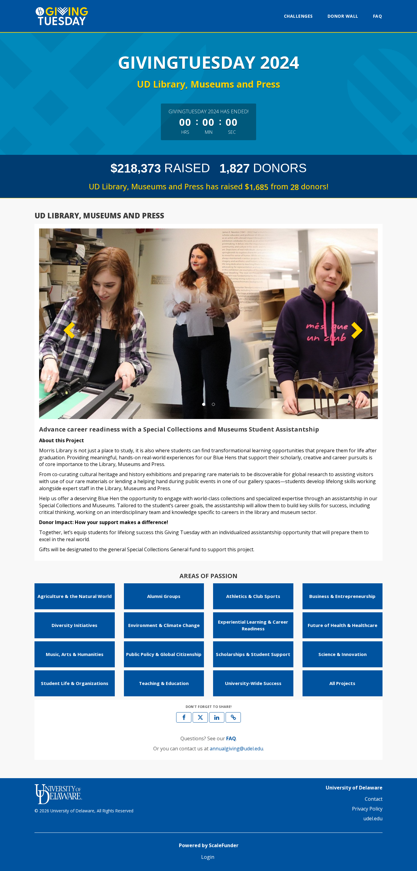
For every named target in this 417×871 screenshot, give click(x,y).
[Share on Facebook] (183, 717)
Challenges (298, 16)
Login (207, 857)
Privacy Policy (367, 808)
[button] (64, 323)
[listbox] (208, 323)
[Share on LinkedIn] (216, 717)
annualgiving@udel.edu (236, 748)
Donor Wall (343, 16)
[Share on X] (200, 717)
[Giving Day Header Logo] (72, 16)
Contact (374, 799)
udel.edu (373, 818)
